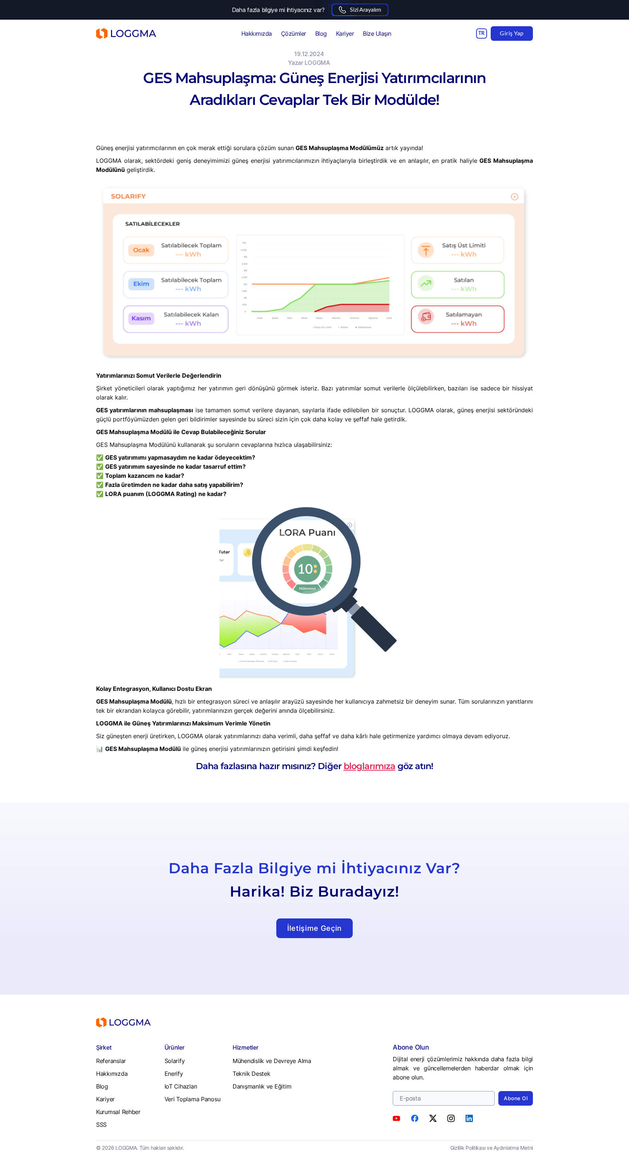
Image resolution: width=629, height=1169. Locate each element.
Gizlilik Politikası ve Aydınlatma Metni (491, 1148)
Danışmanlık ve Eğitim (262, 1086)
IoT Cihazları (181, 1086)
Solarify (175, 1060)
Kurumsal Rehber (118, 1111)
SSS (101, 1124)
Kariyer (345, 33)
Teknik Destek (251, 1073)
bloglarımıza (369, 766)
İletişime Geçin (314, 928)
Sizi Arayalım (365, 10)
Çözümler (293, 33)
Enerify (174, 1073)
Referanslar (111, 1060)
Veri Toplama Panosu (193, 1099)
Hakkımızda (256, 33)
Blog (321, 33)
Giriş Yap (512, 33)
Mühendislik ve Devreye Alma (272, 1060)
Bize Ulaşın (377, 33)
